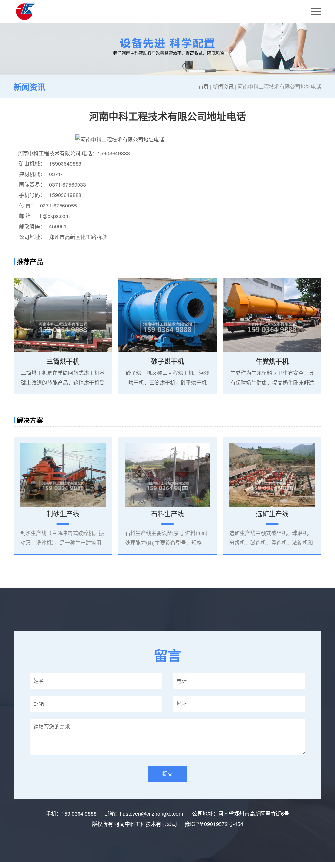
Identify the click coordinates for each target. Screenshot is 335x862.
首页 (203, 86)
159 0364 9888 (79, 813)
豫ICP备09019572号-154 (214, 824)
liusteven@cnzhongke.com (152, 813)
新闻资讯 (223, 86)
